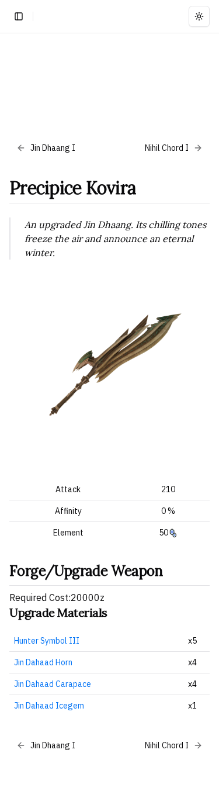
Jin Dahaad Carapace (52, 684)
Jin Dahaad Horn (43, 662)
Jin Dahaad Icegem (49, 705)
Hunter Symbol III (46, 640)
